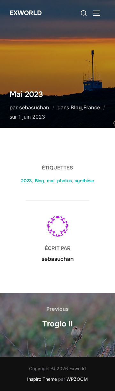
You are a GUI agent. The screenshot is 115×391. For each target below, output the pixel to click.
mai (50, 181)
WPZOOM (77, 379)
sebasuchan (34, 107)
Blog (76, 107)
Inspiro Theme (42, 379)
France (91, 107)
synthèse (84, 181)
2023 (26, 181)
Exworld (26, 13)
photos (64, 181)
